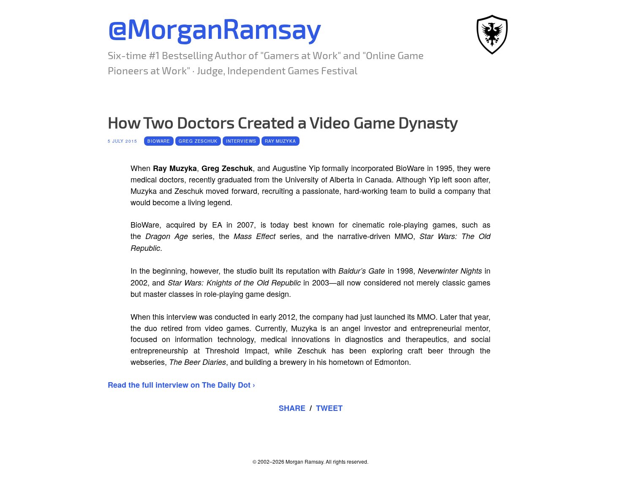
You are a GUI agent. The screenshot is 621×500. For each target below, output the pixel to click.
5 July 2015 (122, 141)
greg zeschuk (198, 141)
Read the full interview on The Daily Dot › (181, 384)
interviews (241, 141)
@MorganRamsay (214, 27)
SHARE (292, 407)
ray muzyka (280, 141)
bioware (158, 141)
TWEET (329, 407)
